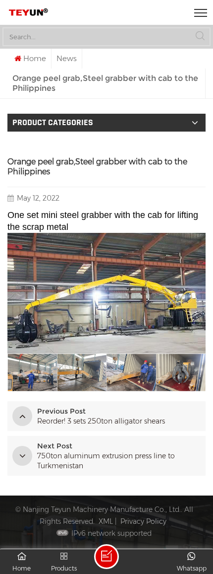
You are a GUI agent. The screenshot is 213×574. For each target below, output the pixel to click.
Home (34, 58)
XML (106, 521)
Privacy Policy (143, 521)
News (66, 58)
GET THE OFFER (106, 556)
